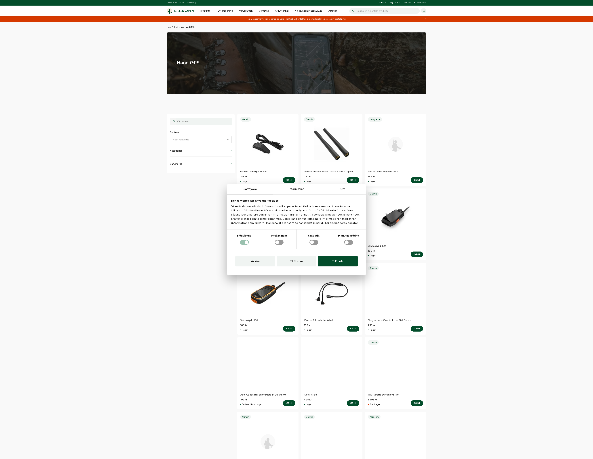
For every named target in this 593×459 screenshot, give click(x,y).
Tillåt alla (337, 261)
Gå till (417, 205)
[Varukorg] (423, 10)
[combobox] (384, 11)
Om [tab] (342, 189)
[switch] (279, 242)
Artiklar (332, 10)
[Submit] (353, 10)
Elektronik (178, 27)
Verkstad (264, 10)
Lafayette (375, 145)
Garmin (245, 145)
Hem (169, 27)
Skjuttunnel (282, 10)
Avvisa (255, 261)
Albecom (374, 442)
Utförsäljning (225, 10)
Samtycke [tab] (250, 189)
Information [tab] (296, 189)
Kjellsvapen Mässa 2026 (308, 10)
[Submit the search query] (173, 146)
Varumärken (246, 10)
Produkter (205, 10)
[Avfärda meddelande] (425, 19)
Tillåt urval (296, 261)
